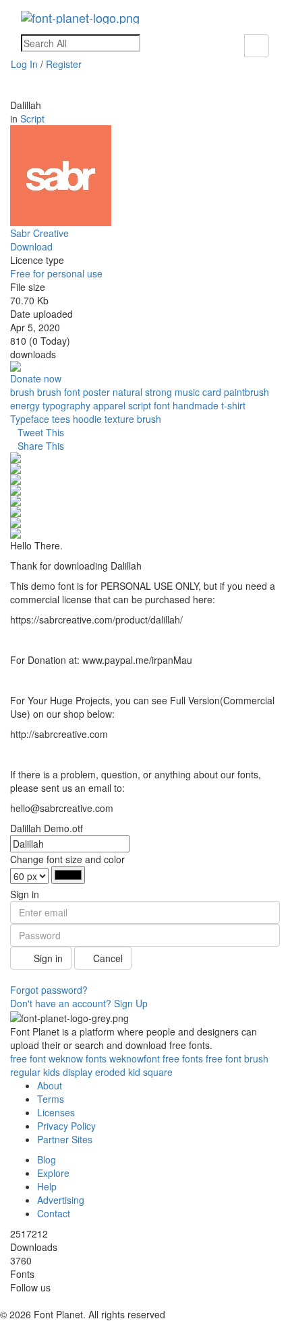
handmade (196, 405)
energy (25, 405)
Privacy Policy (66, 1125)
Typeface (29, 419)
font (162, 405)
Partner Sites (64, 1139)
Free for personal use (56, 273)
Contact (53, 1213)
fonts (96, 1058)
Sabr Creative (39, 233)
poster (96, 392)
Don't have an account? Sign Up (79, 1003)
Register (64, 64)
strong (158, 392)
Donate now (35, 378)
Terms (50, 1099)
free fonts (183, 1058)
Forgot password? (49, 989)
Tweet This (41, 432)
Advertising (60, 1200)
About (49, 1085)
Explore (53, 1173)
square (158, 1072)
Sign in (47, 958)
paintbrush (246, 392)
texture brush (133, 419)
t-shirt (233, 405)
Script (32, 118)
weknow (66, 1058)
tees (61, 419)
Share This (41, 445)
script (139, 405)
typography (66, 405)
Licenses (56, 1112)
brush (22, 392)
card (211, 392)
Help (47, 1186)
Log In (24, 64)
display (77, 1072)
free (18, 1058)
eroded (110, 1072)
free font (223, 1058)
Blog (46, 1159)
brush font (58, 392)
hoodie (87, 419)
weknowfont (134, 1058)
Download (31, 246)
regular (25, 1072)
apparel (109, 405)
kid (134, 1072)
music (187, 392)
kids (51, 1072)
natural (127, 392)
